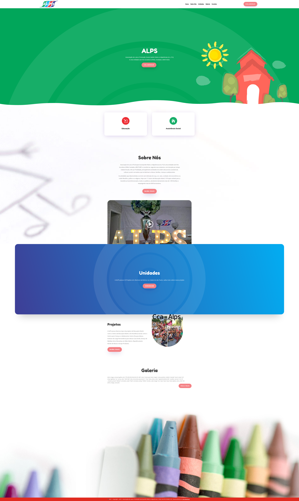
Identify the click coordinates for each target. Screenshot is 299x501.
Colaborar (250, 4)
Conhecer (149, 286)
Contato (214, 4)
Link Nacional (186, 499)
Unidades (201, 4)
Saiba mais (150, 191)
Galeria (208, 4)
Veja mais (185, 385)
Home (187, 4)
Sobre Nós (193, 4)
